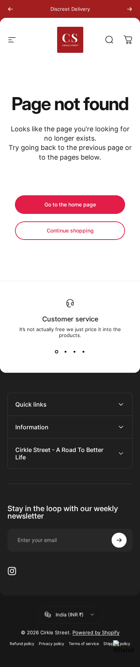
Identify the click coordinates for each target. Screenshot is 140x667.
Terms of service (84, 643)
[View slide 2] (65, 351)
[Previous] (10, 9)
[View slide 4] (83, 351)
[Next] (129, 9)
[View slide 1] (56, 351)
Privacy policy (51, 643)
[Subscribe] (119, 540)
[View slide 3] (74, 351)
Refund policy (22, 643)
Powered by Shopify (95, 632)
